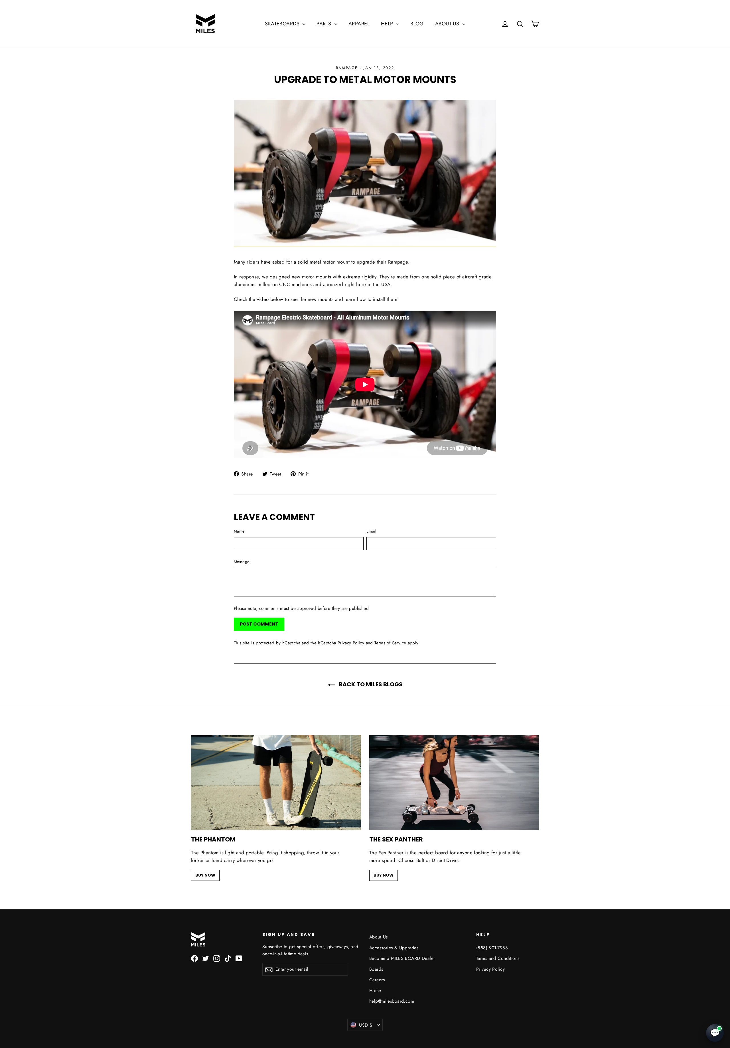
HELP (388, 23)
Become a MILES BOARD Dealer (402, 958)
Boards (376, 969)
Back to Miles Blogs (370, 684)
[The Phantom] (276, 782)
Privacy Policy (351, 643)
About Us (378, 937)
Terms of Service (390, 643)
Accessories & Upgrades (393, 947)
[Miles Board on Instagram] (216, 958)
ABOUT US (448, 23)
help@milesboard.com (391, 1001)
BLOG (417, 23)
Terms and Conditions (498, 958)
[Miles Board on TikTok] (227, 958)
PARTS (325, 23)
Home (375, 990)
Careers (377, 979)
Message (241, 562)
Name (239, 531)
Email (371, 531)
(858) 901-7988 (492, 947)
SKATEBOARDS (283, 23)
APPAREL (359, 23)
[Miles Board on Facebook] (194, 958)
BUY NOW (205, 875)
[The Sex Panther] (454, 782)
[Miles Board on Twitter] (205, 958)
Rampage (347, 67)
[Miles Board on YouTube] (239, 958)
